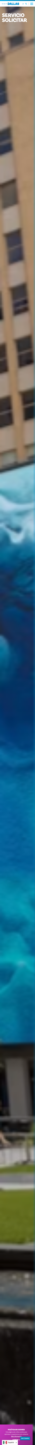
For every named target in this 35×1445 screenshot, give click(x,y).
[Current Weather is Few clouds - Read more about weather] (23, 4)
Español (11, 1442)
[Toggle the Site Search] (27, 3)
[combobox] (10, 1442)
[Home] (10, 4)
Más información (16, 1436)
